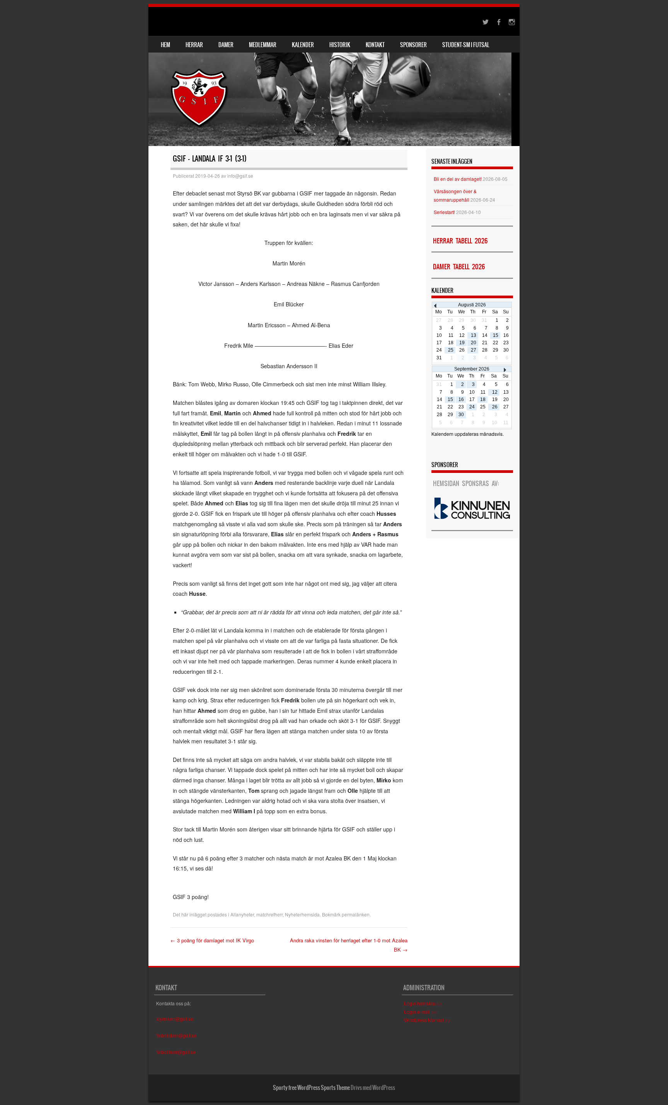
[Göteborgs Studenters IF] (334, 76)
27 (473, 350)
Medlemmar (262, 45)
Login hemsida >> (423, 1003)
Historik (339, 45)
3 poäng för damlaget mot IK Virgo (212, 940)
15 (495, 335)
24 (439, 350)
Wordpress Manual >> (427, 1020)
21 (484, 342)
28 (484, 350)
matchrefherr (269, 914)
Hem (165, 45)
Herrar (194, 45)
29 (495, 350)
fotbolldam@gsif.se (176, 1035)
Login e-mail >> (420, 1011)
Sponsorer (413, 45)
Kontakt (375, 45)
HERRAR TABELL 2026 (460, 240)
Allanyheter (242, 914)
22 (495, 342)
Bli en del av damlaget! (458, 178)
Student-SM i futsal (465, 45)
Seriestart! (444, 212)
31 (439, 357)
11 (450, 335)
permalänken (356, 914)
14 (484, 335)
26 (462, 350)
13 (473, 335)
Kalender (303, 45)
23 (506, 342)
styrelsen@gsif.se (174, 1018)
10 (439, 335)
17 (439, 342)
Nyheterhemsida (302, 914)
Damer (225, 45)
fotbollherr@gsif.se (176, 1052)
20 (473, 342)
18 (450, 342)
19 (462, 342)
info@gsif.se (240, 175)
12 (462, 335)
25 (450, 350)
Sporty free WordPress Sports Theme (311, 1087)
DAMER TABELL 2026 (459, 266)
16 (506, 335)
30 (506, 350)
